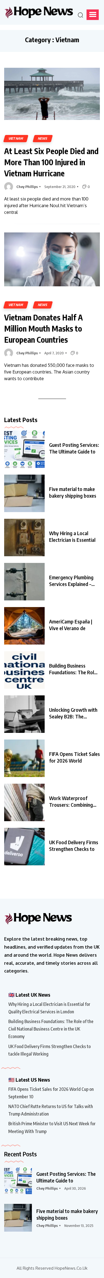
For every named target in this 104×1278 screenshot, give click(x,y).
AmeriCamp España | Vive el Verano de (70, 624)
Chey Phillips (27, 186)
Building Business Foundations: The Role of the (73, 669)
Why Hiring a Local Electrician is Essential (72, 536)
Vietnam (16, 138)
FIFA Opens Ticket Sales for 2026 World (74, 757)
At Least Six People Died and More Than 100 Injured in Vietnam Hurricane (51, 162)
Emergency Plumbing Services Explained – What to (71, 580)
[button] (93, 14)
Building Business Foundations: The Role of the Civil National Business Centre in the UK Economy (50, 1029)
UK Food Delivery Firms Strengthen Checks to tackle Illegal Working (49, 1050)
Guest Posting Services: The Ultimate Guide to (74, 448)
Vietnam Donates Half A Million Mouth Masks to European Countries (43, 328)
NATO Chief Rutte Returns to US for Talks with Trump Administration (50, 1110)
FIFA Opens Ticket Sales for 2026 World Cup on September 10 (51, 1092)
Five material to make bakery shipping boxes (72, 492)
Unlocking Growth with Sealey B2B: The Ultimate (73, 713)
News (42, 138)
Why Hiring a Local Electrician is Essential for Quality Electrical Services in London (49, 1007)
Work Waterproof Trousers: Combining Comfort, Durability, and (71, 801)
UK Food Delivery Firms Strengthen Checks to (73, 845)
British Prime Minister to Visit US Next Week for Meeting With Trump (52, 1127)
